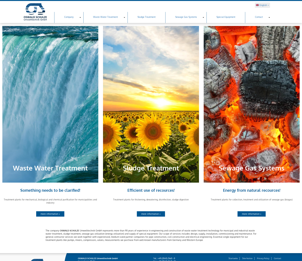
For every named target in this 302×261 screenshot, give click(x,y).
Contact (259, 17)
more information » (50, 214)
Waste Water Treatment (105, 17)
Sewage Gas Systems (186, 17)
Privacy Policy (263, 258)
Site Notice (247, 258)
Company (69, 17)
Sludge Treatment (146, 17)
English (264, 5)
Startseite (233, 258)
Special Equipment (225, 17)
